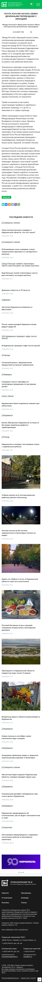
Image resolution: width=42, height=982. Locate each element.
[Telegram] (12, 204)
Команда (24, 898)
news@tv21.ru (27, 956)
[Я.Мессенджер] (3, 204)
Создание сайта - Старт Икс (28, 978)
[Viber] (15, 204)
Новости (5, 893)
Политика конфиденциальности (10, 978)
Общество (6, 197)
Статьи (24, 903)
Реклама (5, 903)
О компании (7, 898)
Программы (26, 893)
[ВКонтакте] (6, 204)
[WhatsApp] (18, 204)
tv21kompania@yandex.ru (10, 956)
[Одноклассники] (9, 204)
